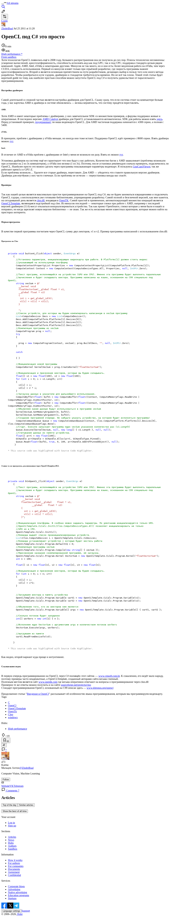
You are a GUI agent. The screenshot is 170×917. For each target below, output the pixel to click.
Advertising (14, 889)
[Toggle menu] (2, 3)
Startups (12, 898)
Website (5, 786)
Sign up (12, 825)
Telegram (18, 786)
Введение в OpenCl (38, 693)
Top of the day (9, 805)
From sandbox (8, 57)
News (11, 839)
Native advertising (17, 892)
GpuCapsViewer (141, 166)
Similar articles (26, 805)
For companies (15, 866)
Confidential (14, 875)
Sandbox (12, 848)
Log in (11, 822)
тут (11, 141)
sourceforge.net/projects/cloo (76, 684)
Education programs (18, 895)
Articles (12, 837)
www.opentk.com (48, 681)
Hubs (11, 842)
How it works (15, 860)
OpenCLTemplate (10, 203)
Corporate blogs (16, 886)
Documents (14, 869)
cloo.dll (40, 200)
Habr (20, 914)
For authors (14, 863)
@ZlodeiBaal (26, 767)
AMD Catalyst (50, 119)
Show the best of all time (15, 811)
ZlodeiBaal (7, 28)
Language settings (11, 911)
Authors (12, 845)
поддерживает (43, 122)
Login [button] (4, 20)
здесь (159, 119)
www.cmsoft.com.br (109, 676)
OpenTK (64, 200)
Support (26, 910)
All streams (12, 3)
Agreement (14, 872)
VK (12, 786)
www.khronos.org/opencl (100, 687)
